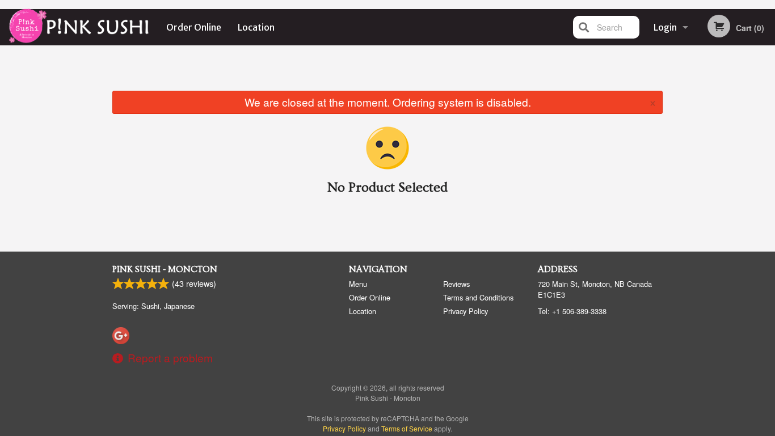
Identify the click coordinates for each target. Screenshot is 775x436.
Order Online (193, 27)
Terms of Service (406, 428)
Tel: (572, 311)
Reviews (456, 283)
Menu (358, 283)
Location (256, 27)
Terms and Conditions (478, 297)
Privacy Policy (465, 311)
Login (665, 27)
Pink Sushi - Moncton (164, 269)
